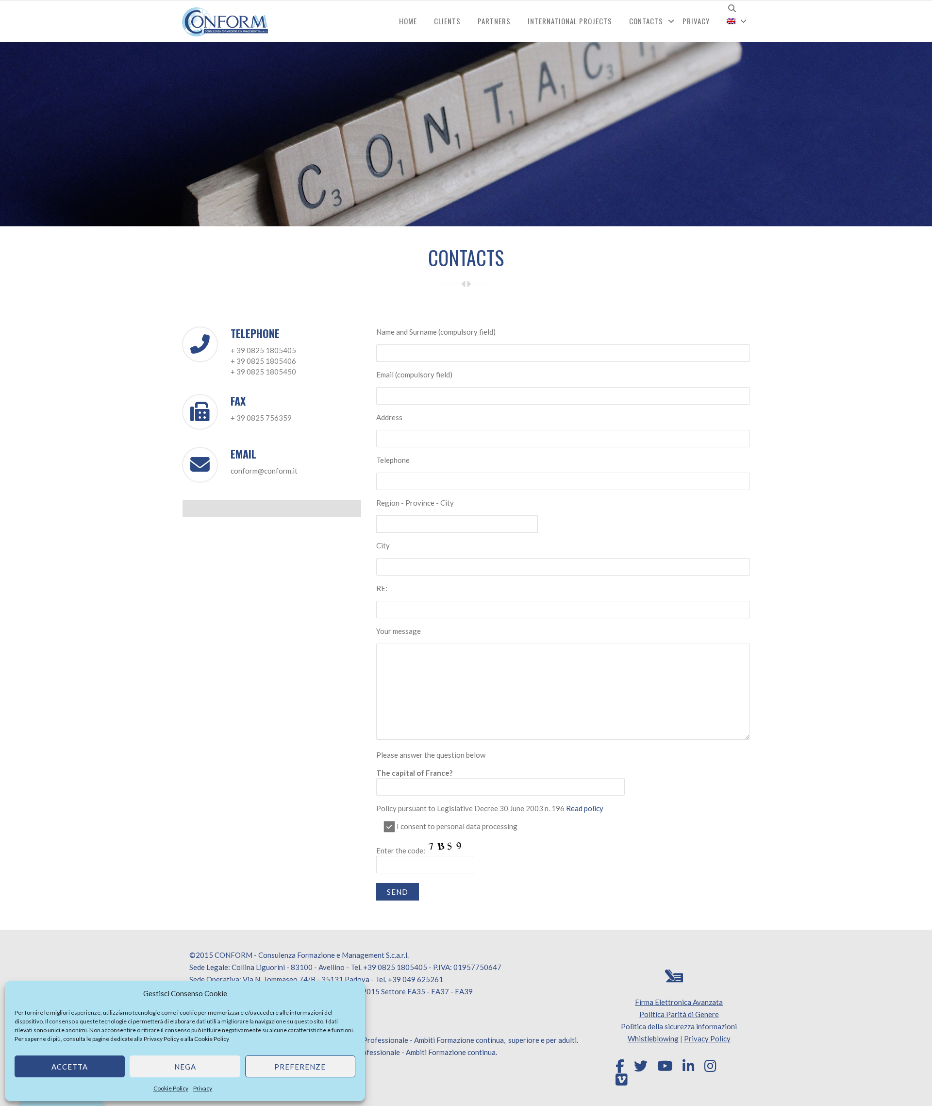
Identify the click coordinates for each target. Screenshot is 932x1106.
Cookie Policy (211, 1038)
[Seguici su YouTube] (665, 1066)
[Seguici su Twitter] (641, 1066)
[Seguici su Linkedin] (688, 1066)
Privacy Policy (161, 1038)
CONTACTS (646, 21)
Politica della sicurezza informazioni (679, 1026)
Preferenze (300, 1066)
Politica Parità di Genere (679, 1014)
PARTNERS (494, 21)
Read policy (584, 808)
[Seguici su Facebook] (620, 1066)
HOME (408, 21)
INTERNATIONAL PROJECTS (570, 21)
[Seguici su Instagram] (710, 1066)
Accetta (69, 1066)
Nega (185, 1066)
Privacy (202, 1088)
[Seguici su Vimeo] (622, 1080)
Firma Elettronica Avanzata (679, 1002)
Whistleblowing (653, 1038)
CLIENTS (447, 21)
